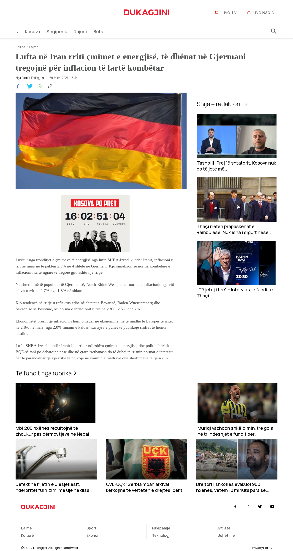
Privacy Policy (262, 547)
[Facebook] (17, 86)
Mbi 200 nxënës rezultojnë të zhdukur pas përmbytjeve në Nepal (52, 431)
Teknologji (161, 535)
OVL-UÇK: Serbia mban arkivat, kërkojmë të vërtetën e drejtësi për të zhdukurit (145, 487)
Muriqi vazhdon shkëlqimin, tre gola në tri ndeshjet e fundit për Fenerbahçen (235, 431)
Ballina (20, 47)
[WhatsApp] (38, 86)
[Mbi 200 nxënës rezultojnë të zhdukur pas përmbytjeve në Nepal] (55, 403)
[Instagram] (247, 507)
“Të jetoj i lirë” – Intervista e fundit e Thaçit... (235, 293)
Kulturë (27, 535)
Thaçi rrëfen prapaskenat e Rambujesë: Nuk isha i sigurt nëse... (235, 229)
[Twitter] (28, 86)
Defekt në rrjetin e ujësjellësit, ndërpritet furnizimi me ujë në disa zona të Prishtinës (52, 487)
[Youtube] (272, 507)
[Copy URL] (49, 86)
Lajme (33, 47)
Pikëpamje (161, 528)
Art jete (224, 528)
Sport (91, 528)
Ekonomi (94, 535)
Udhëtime (226, 535)
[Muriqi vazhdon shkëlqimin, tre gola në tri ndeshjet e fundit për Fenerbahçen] (237, 403)
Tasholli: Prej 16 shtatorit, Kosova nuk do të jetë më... (236, 166)
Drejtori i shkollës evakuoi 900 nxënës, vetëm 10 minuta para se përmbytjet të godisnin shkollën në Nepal (233, 487)
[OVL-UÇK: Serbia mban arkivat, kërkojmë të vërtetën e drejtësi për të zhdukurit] (146, 459)
